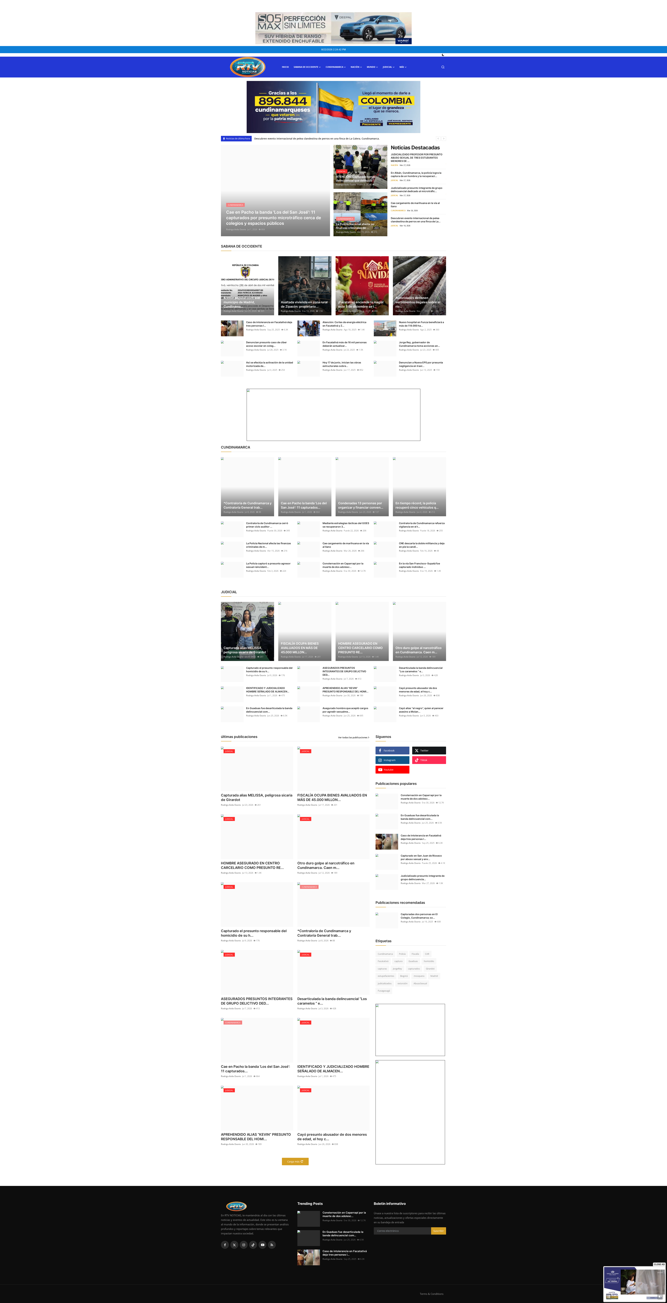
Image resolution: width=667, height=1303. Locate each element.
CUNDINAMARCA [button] (334, 66)
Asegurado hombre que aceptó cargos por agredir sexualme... (345, 710)
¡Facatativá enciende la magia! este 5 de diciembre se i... (361, 304)
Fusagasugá (384, 990)
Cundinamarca (385, 953)
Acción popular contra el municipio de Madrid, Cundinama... (242, 302)
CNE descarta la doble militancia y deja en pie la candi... (421, 545)
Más (402, 66)
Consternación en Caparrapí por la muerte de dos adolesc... (343, 565)
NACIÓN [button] (355, 66)
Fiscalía (415, 953)
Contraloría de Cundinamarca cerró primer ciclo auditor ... (267, 525)
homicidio (429, 961)
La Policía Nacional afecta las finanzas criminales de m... (268, 545)
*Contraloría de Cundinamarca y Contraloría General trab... (247, 505)
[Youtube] (262, 1245)
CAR (427, 953)
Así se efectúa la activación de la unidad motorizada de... (269, 364)
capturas (382, 968)
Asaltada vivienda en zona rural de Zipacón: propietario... (304, 304)
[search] (443, 67)
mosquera (419, 975)
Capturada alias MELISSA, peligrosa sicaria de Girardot (245, 650)
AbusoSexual (420, 983)
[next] (444, 138)
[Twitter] (234, 1245)
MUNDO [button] (371, 66)
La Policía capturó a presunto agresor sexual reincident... (268, 565)
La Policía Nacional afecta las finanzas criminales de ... (355, 226)
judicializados (385, 983)
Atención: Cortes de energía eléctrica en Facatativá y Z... (344, 324)
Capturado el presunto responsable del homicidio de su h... (269, 669)
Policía (402, 953)
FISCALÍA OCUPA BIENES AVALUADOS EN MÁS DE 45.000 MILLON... (300, 648)
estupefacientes (386, 975)
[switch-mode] (443, 55)
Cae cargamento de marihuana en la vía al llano (346, 545)
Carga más (293, 1161)
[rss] (272, 1245)
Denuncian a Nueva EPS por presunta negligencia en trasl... (421, 364)
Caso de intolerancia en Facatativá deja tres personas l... (269, 324)
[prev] (438, 138)
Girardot (430, 968)
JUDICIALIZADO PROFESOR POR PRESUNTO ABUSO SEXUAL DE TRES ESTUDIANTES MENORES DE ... (416, 157)
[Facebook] (225, 1245)
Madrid (434, 975)
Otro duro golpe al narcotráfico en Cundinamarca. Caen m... (419, 650)
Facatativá (383, 961)
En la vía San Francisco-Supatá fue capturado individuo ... (419, 565)
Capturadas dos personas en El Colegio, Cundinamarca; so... (419, 916)
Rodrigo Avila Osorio (236, 229)
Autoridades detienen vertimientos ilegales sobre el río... (418, 302)
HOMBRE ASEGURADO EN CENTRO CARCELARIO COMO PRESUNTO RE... (360, 648)
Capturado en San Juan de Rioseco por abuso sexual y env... (421, 857)
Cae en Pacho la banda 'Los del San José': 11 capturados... (304, 505)
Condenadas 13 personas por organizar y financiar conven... (360, 505)
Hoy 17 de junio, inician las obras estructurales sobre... (342, 364)
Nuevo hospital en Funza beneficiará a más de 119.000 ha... (421, 324)
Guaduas (413, 961)
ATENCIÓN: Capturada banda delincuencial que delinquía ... (356, 178)
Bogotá (404, 975)
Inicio (285, 66)
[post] (275, 190)
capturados (414, 968)
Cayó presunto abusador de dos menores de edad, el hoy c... (418, 690)
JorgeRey (397, 968)
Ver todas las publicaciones (352, 737)
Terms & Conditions (431, 1294)
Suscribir (438, 1230)
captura (398, 961)
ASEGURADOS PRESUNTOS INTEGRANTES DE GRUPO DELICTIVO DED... (344, 671)
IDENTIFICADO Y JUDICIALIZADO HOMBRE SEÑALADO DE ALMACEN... (267, 690)
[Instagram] (244, 1245)
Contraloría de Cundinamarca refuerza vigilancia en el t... (422, 525)
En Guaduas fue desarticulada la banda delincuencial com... (269, 710)
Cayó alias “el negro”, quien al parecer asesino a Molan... (421, 710)
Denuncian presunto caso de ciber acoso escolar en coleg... (266, 344)
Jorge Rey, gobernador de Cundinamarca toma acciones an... (419, 344)
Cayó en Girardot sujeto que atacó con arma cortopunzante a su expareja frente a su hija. (307, 138)
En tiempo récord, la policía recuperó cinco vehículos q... (417, 505)
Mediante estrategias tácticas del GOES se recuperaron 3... (346, 525)
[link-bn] (333, 107)
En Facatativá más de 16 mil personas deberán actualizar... (345, 344)
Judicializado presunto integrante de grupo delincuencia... (422, 877)
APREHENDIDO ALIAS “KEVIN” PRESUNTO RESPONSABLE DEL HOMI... (345, 690)
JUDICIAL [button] (387, 66)
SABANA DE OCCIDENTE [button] (306, 66)
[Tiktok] (253, 1245)
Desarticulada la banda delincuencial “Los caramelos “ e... (421, 669)
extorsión (402, 983)
